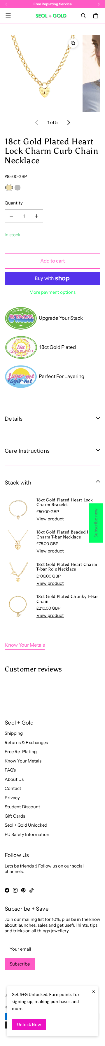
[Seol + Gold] (51, 16)
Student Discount (22, 806)
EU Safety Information (27, 834)
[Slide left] (37, 122)
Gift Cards (15, 816)
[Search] (83, 15)
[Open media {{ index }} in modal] (43, 73)
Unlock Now (29, 1024)
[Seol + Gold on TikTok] (31, 890)
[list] (52, 73)
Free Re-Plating (21, 751)
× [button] (93, 991)
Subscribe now (96, 523)
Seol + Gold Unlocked (26, 825)
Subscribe (20, 964)
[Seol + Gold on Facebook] (7, 890)
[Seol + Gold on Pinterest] (23, 890)
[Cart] (96, 15)
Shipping (14, 733)
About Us (14, 779)
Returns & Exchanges (26, 742)
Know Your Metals (25, 645)
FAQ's (10, 770)
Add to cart (52, 261)
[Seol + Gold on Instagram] (15, 890)
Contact (13, 788)
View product (50, 519)
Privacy (12, 797)
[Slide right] (68, 122)
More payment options (52, 292)
